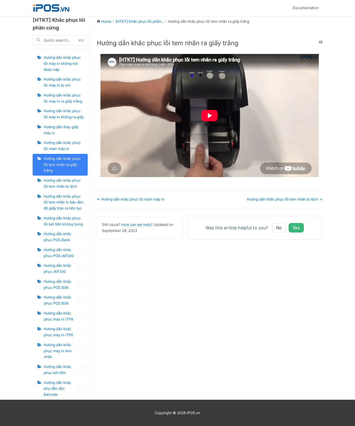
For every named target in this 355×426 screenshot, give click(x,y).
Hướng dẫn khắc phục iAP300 (57, 268)
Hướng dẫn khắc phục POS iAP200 (59, 252)
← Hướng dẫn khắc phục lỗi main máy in (130, 199)
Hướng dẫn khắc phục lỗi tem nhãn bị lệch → (284, 199)
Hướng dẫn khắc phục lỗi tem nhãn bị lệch (62, 183)
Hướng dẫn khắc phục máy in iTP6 (58, 332)
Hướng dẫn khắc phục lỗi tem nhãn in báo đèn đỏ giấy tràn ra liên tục (64, 202)
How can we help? (137, 224)
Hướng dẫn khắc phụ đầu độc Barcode (57, 388)
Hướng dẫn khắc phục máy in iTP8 (58, 316)
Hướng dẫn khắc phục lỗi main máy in (62, 145)
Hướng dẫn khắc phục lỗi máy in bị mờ (62, 82)
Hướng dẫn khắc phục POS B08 (57, 300)
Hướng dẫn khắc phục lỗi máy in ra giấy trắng (63, 98)
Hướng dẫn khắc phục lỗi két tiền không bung (63, 221)
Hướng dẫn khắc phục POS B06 (57, 284)
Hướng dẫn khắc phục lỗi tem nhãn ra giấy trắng (62, 164)
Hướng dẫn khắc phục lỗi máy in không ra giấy (64, 114)
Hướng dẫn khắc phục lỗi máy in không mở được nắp (62, 63)
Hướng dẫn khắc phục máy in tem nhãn (58, 351)
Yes (296, 227)
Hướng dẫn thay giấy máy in (61, 130)
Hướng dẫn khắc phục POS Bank (57, 237)
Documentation (306, 8)
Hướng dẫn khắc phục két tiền (57, 369)
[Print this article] (320, 42)
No (279, 227)
